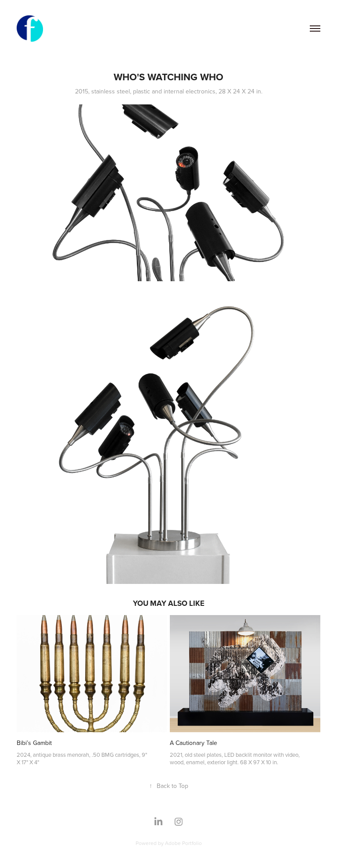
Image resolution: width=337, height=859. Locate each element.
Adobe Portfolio (183, 843)
